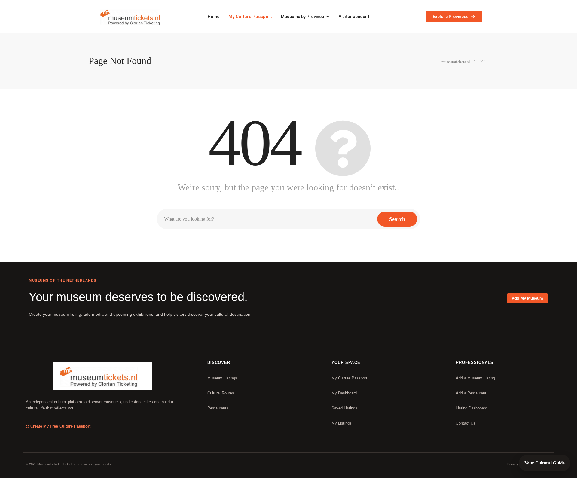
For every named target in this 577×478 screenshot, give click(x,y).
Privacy (512, 464)
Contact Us (465, 423)
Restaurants (217, 408)
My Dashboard (344, 393)
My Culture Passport (250, 16)
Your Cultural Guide (544, 463)
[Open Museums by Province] (327, 17)
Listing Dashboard (471, 408)
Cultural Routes (220, 393)
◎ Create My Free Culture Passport (58, 426)
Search (397, 219)
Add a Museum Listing (475, 378)
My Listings (341, 423)
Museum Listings (222, 378)
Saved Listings (344, 408)
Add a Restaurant (471, 393)
